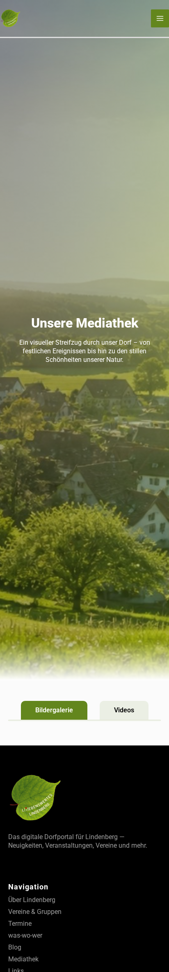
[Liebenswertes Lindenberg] (10, 18)
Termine (20, 923)
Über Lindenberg (31, 900)
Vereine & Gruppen (35, 912)
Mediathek (23, 959)
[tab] (54, 710)
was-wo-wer (25, 935)
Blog (14, 947)
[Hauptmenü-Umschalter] (160, 18)
